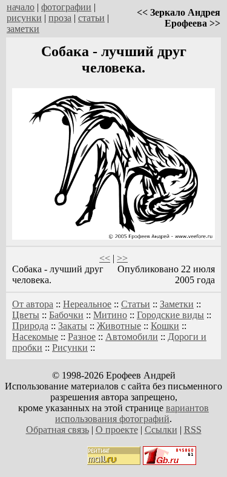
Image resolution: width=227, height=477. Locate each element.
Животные (119, 326)
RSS (193, 429)
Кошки (165, 326)
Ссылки (161, 429)
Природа (30, 326)
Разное (82, 336)
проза (59, 18)
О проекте (117, 429)
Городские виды (170, 315)
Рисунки (70, 347)
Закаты (72, 326)
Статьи (135, 304)
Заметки (177, 304)
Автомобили (131, 336)
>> (122, 258)
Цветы (25, 315)
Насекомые (35, 336)
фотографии (66, 7)
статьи (91, 18)
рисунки (24, 18)
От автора (32, 304)
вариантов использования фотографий (132, 413)
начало (21, 7)
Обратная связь (57, 429)
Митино (110, 315)
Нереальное (87, 304)
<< (104, 258)
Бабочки (66, 315)
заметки (23, 29)
